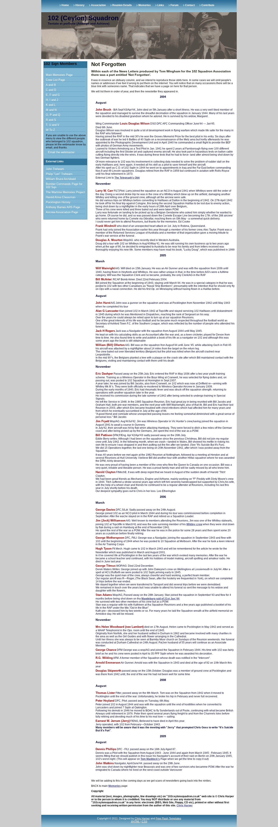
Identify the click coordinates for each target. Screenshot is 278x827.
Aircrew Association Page (62, 212)
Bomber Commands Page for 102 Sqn (64, 185)
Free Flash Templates (168, 818)
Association (98, 5)
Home (65, 5)
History (79, 5)
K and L (51, 104)
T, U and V (52, 124)
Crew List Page (55, 79)
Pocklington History (58, 202)
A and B (51, 84)
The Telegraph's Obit (127, 177)
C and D (51, 89)
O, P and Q (53, 114)
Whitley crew (194, 524)
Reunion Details (122, 5)
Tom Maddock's (150, 759)
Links (160, 5)
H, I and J (52, 99)
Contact (190, 5)
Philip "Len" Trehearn (59, 174)
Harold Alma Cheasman (60, 197)
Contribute (207, 5)
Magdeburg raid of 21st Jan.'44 (160, 598)
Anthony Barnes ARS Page (63, 207)
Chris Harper (185, 805)
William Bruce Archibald (61, 179)
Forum (174, 5)
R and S (51, 119)
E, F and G (53, 94)
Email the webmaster (61, 152)
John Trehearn (55, 169)
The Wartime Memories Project (65, 192)
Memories (144, 5)
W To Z (50, 129)
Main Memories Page (59, 74)
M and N (51, 109)
